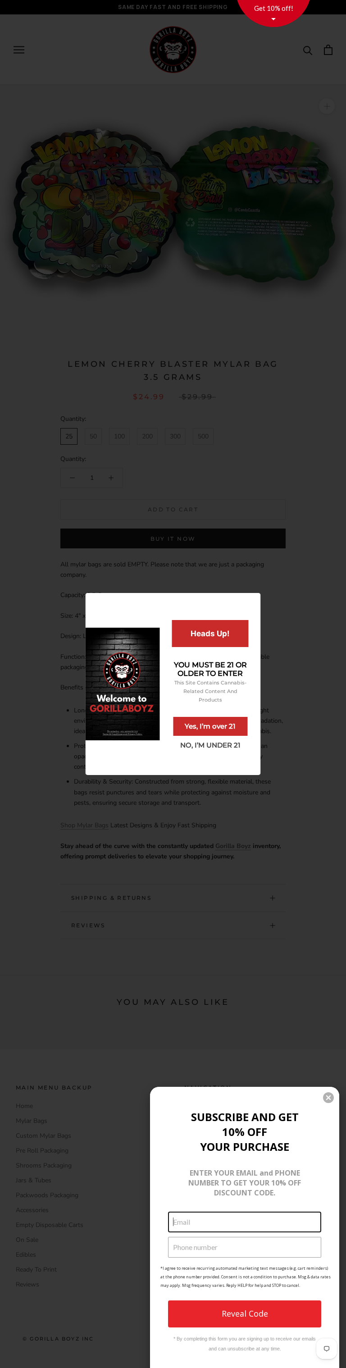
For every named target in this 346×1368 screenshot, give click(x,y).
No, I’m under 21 (210, 745)
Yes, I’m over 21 (210, 726)
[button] (328, 1097)
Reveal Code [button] (245, 1313)
